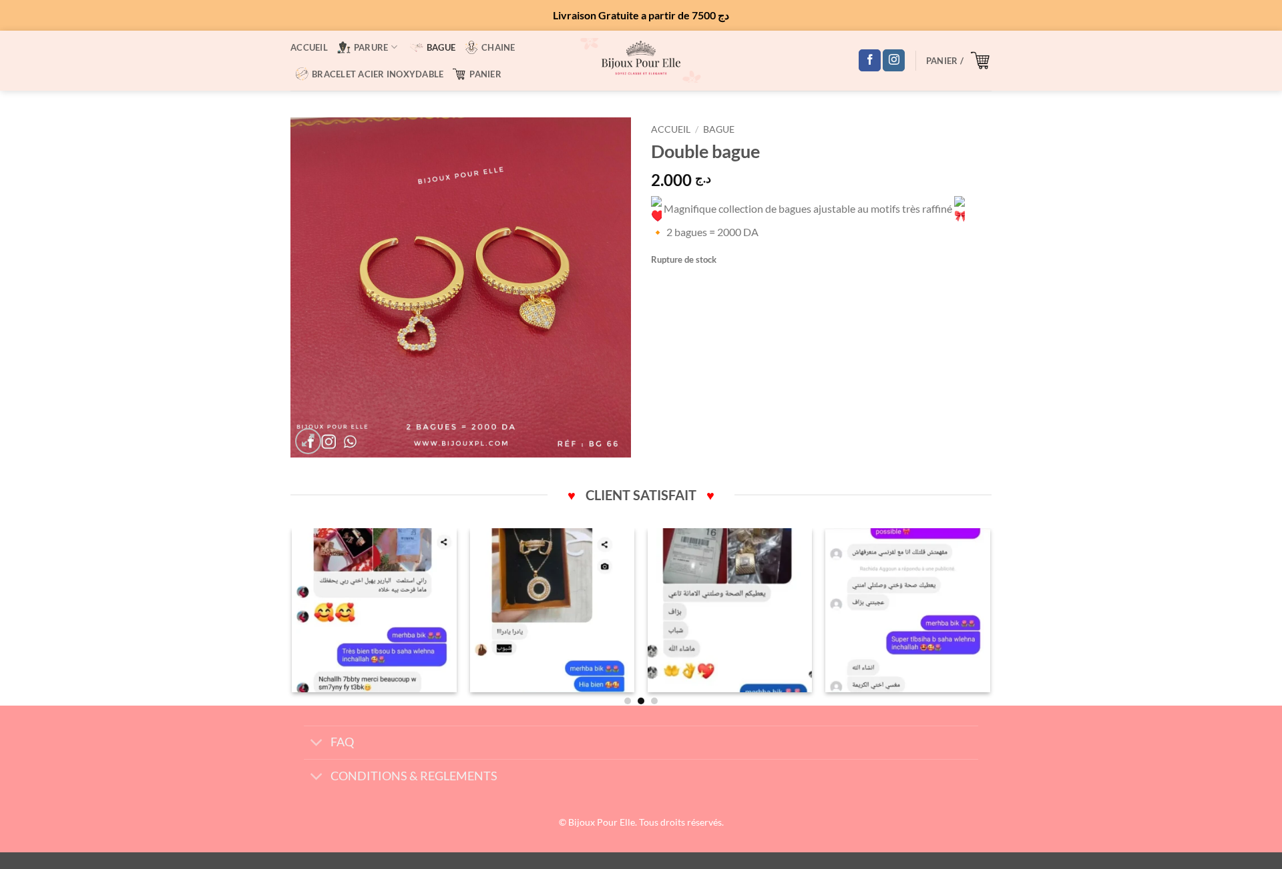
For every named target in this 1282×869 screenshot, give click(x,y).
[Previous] (293, 615)
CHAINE (498, 47)
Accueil (309, 47)
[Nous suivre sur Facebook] (870, 60)
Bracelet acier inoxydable (377, 74)
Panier (485, 74)
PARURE (371, 47)
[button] (959, 60)
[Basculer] (317, 744)
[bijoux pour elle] (641, 60)
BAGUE (441, 47)
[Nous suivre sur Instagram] (894, 60)
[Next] (990, 615)
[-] (374, 610)
